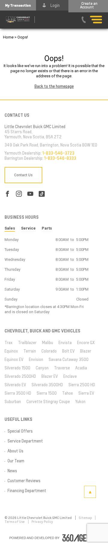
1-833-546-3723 (58, 153)
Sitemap (85, 518)
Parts (47, 228)
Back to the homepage (54, 86)
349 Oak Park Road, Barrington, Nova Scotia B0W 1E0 (50, 145)
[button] (18, 5)
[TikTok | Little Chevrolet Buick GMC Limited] (42, 194)
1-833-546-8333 (60, 158)
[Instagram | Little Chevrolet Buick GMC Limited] (19, 194)
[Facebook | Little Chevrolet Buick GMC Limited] (7, 194)
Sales (9, 228)
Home (8, 37)
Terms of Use (14, 522)
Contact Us (23, 175)
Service (28, 228)
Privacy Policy (42, 522)
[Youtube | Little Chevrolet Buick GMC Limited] (30, 194)
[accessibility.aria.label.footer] (80, 537)
